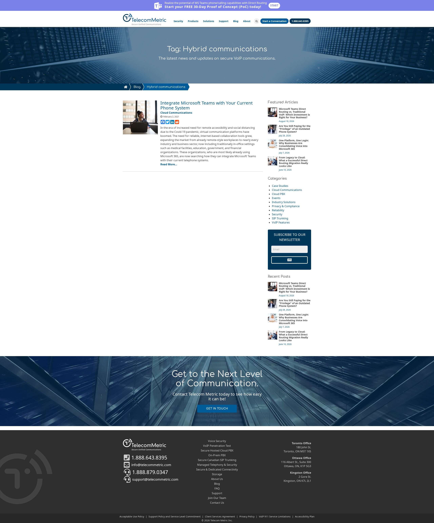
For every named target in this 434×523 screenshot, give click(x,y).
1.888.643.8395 (149, 457)
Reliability (278, 210)
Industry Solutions (283, 202)
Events (276, 198)
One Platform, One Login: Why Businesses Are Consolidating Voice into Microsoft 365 (294, 144)
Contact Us (217, 503)
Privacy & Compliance (286, 206)
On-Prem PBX (217, 455)
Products (193, 21)
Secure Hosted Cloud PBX (217, 450)
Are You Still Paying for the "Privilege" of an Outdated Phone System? (294, 128)
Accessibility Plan (304, 516)
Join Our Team (217, 498)
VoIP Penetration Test (217, 446)
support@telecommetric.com (155, 479)
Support (223, 21)
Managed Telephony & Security (217, 465)
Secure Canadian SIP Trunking (217, 460)
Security (178, 21)
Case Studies (280, 186)
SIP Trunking (280, 218)
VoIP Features (281, 222)
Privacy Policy (246, 516)
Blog (235, 21)
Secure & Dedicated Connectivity (217, 469)
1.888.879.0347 (150, 472)
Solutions (208, 21)
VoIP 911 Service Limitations (275, 516)
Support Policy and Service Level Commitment (175, 516)
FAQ (217, 488)
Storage (217, 474)
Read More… (168, 164)
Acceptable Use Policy (132, 516)
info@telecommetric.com (151, 465)
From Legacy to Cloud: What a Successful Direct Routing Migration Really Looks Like (293, 162)
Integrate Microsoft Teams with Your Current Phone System (206, 105)
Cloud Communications (287, 190)
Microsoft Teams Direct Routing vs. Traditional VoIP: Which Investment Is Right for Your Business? (294, 113)
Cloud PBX (278, 194)
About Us (217, 479)
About (246, 21)
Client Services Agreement (220, 516)
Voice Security (217, 441)
